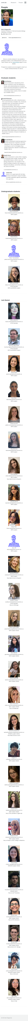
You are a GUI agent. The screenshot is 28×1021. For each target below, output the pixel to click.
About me (5, 37)
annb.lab (3, 2)
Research (13, 2)
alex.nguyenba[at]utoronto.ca (15, 37)
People (21, 2)
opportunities (16, 62)
